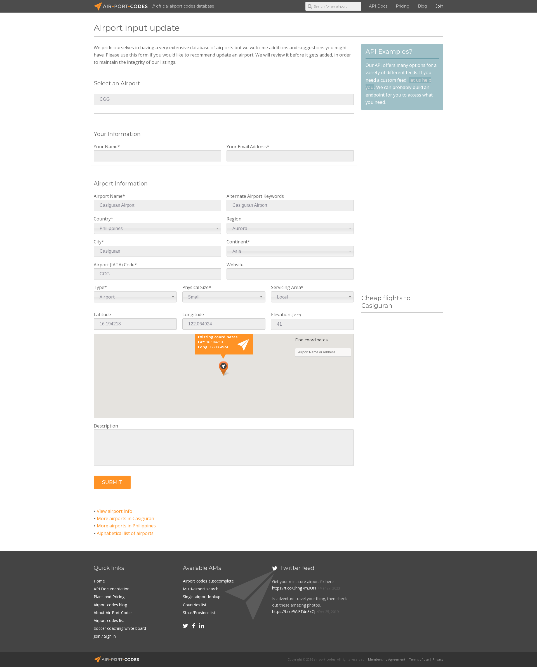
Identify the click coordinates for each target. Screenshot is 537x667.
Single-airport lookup (201, 596)
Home (99, 581)
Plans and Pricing (109, 596)
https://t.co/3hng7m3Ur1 (294, 588)
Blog (422, 6)
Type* (104, 292)
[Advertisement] (402, 202)
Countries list (194, 604)
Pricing (402, 6)
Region (237, 223)
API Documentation (111, 588)
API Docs (378, 6)
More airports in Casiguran (125, 518)
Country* (108, 223)
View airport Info (114, 511)
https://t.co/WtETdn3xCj (293, 611)
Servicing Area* (287, 292)
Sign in (110, 636)
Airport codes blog (110, 604)
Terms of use (419, 659)
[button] (112, 482)
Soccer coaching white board (120, 628)
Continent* (238, 246)
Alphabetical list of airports (125, 533)
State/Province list (199, 612)
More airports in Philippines (126, 526)
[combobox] (157, 228)
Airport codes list (109, 620)
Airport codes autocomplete (208, 581)
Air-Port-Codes (123, 6)
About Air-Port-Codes (113, 612)
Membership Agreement (386, 659)
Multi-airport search (200, 588)
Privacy (437, 659)
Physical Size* (196, 292)
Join (439, 6)
